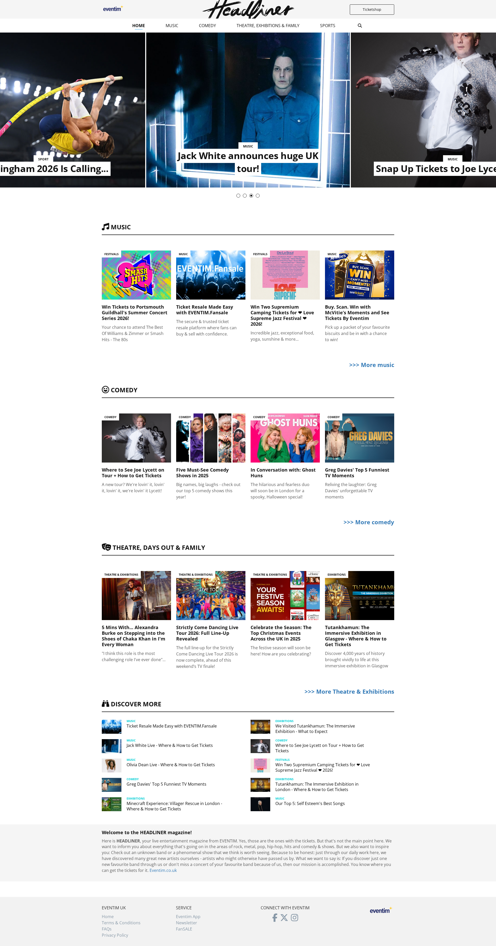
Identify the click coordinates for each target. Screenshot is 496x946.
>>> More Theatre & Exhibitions (349, 691)
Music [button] (172, 25)
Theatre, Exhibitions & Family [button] (268, 25)
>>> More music (371, 365)
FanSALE (184, 929)
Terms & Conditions (121, 923)
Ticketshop (372, 9)
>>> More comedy (369, 522)
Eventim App (188, 916)
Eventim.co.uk (163, 870)
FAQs (107, 929)
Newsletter (186, 923)
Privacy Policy (115, 935)
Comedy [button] (207, 25)
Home (138, 25)
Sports (327, 25)
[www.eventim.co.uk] (381, 909)
